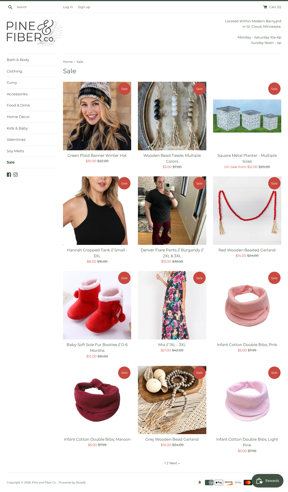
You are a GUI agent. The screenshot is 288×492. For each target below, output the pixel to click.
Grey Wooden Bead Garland (172, 439)
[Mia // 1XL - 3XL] (172, 305)
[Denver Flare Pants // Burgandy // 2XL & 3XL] (172, 210)
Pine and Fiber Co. (44, 482)
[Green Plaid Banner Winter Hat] (97, 116)
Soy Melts (15, 151)
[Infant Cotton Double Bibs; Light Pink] (247, 400)
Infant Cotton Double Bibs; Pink (247, 344)
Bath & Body (18, 60)
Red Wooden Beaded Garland (247, 250)
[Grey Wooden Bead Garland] (172, 400)
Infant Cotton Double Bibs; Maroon (97, 439)
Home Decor (18, 117)
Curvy (12, 82)
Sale (11, 162)
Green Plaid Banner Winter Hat (97, 155)
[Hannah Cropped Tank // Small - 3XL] (97, 210)
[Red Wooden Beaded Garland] (247, 210)
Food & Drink (18, 105)
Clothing (14, 71)
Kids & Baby (17, 128)
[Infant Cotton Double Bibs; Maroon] (97, 400)
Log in (68, 7)
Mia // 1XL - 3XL (172, 344)
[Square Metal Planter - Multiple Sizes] (247, 116)
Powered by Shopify (72, 482)
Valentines (16, 139)
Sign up (84, 7)
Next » (174, 463)
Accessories (17, 94)
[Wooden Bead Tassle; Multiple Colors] (172, 116)
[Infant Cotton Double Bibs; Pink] (247, 305)
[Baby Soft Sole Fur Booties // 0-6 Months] (97, 305)
